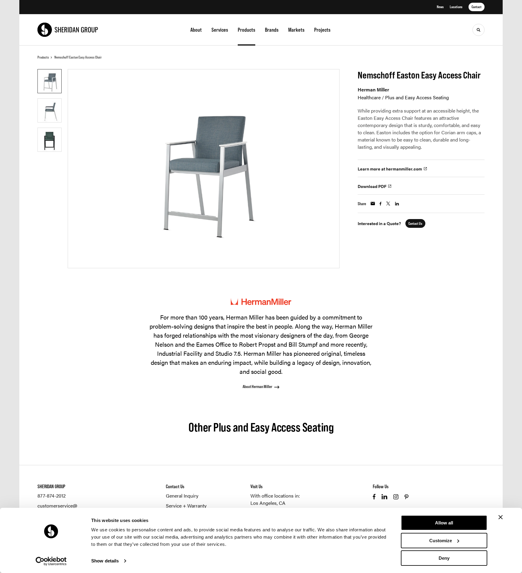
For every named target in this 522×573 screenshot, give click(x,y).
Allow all (444, 522)
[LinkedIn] (384, 496)
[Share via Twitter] (388, 203)
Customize (440, 540)
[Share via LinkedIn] (397, 203)
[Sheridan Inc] (67, 30)
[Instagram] (395, 496)
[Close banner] (500, 517)
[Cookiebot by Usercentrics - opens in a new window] (51, 561)
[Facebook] (374, 496)
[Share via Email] (373, 203)
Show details (105, 560)
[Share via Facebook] (380, 203)
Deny (444, 558)
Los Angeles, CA (267, 502)
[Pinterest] (406, 496)
